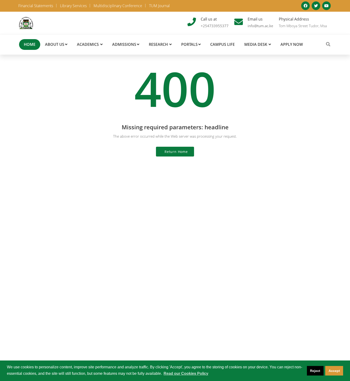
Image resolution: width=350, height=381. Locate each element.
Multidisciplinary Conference (118, 5)
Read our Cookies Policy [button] (186, 373)
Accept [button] (334, 371)
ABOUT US (54, 44)
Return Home (176, 151)
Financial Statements (35, 5)
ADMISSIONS (124, 44)
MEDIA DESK (255, 44)
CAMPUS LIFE (222, 44)
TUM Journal (159, 5)
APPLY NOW (291, 44)
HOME (29, 44)
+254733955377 (215, 25)
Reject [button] (315, 371)
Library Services (73, 5)
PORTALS (189, 44)
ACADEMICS (88, 44)
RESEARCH (158, 44)
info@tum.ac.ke (260, 25)
